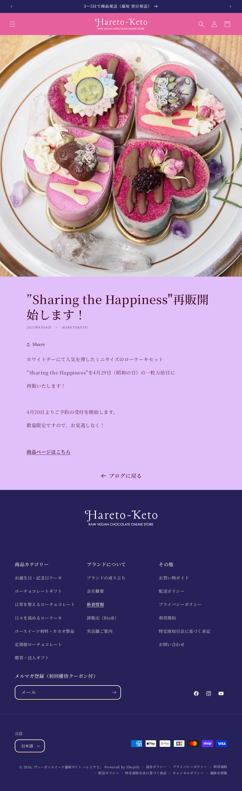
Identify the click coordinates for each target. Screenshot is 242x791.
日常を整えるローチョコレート (45, 604)
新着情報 (95, 604)
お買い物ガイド (174, 578)
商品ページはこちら (49, 451)
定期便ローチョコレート (38, 644)
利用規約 (167, 618)
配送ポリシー (172, 591)
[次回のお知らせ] (230, 6)
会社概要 (95, 591)
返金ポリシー (156, 766)
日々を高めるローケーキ (38, 618)
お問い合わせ (172, 644)
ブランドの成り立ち (106, 578)
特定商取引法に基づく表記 (184, 631)
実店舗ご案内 (100, 631)
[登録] (113, 692)
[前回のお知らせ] (11, 6)
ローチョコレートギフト (38, 591)
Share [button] (38, 344)
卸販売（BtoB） (103, 618)
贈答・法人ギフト (32, 657)
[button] (12, 24)
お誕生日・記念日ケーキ (38, 578)
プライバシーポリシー (180, 604)
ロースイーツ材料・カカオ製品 (44, 631)
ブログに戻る (125, 475)
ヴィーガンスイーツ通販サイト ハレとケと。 (69, 766)
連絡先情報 (219, 772)
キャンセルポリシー (188, 772)
